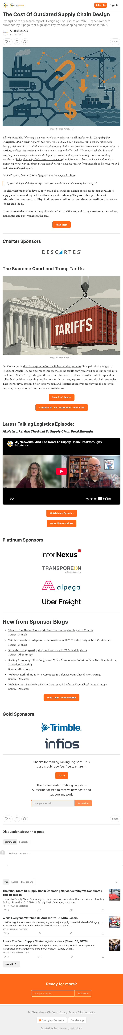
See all (9, 964)
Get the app (77, 1020)
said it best (68, 176)
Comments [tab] (10, 842)
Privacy (63, 1012)
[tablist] (16, 842)
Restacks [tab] (23, 842)
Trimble (22, 635)
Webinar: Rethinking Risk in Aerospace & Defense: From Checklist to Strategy (54, 675)
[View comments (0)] (17, 41)
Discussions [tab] (27, 882)
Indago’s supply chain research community (39, 159)
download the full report (18, 168)
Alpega (6, 146)
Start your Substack (53, 1020)
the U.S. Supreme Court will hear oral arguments (52, 366)
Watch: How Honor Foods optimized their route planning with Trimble (50, 630)
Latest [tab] (14, 882)
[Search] (117, 882)
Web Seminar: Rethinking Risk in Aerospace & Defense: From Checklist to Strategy (57, 685)
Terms (72, 1012)
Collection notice (86, 1012)
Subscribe (101, 5)
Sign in (114, 5)
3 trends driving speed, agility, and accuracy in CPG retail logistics (47, 650)
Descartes (23, 679)
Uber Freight (25, 655)
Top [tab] (6, 882)
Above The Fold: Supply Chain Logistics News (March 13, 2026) (45, 941)
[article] (61, 900)
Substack (45, 1028)
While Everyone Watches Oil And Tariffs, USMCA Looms (40, 918)
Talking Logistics (19, 31)
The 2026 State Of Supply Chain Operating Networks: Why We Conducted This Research (52, 892)
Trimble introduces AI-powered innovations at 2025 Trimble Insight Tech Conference (59, 640)
